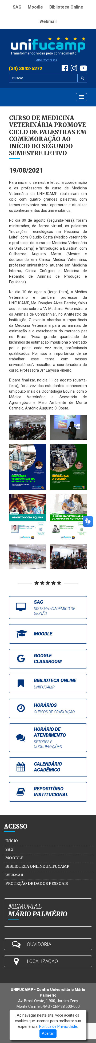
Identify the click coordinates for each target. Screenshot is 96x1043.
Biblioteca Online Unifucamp (37, 866)
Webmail (48, 21)
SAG (17, 7)
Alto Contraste (46, 60)
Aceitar (48, 1033)
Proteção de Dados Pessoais (36, 883)
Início (11, 840)
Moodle (35, 7)
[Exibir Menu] (81, 97)
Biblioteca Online (66, 7)
